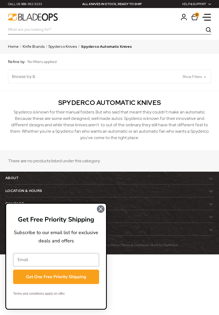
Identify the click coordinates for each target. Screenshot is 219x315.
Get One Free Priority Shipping (56, 277)
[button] (109, 76)
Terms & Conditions (135, 245)
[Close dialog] (101, 209)
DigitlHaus (170, 245)
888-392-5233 (31, 4)
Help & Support (194, 4)
